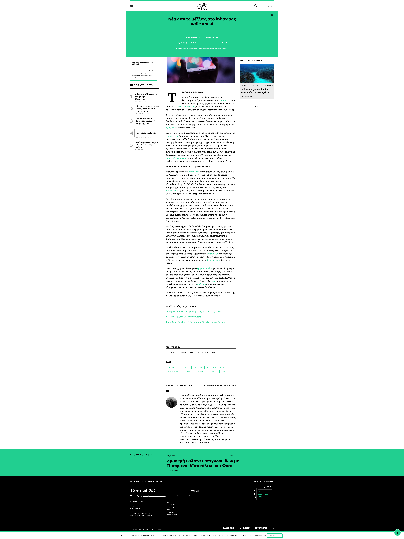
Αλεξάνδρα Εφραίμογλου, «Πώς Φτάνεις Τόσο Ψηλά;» (147, 145)
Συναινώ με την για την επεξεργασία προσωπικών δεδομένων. (142, 75)
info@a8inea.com (171, 514)
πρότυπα (201, 284)
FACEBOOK (228, 528)
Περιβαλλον (267, 85)
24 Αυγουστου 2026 (250, 85)
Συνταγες (234, 455)
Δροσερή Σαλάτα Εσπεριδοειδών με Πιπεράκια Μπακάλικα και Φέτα (203, 463)
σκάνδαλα (213, 253)
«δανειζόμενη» (213, 260)
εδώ (264, 535)
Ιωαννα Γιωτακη (173, 471)
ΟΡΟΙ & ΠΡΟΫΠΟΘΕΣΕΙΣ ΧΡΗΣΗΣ (141, 513)
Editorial (188, 371)
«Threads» (194, 171)
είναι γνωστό (172, 136)
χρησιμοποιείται (205, 268)
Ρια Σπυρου (139, 126)
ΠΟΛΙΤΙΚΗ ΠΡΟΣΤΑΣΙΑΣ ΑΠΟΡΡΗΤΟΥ (142, 516)
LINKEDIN (245, 528)
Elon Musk (224, 100)
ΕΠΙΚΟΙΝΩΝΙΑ (134, 511)
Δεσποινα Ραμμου (142, 114)
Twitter (225, 371)
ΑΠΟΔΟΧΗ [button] (274, 535)
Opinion (213, 371)
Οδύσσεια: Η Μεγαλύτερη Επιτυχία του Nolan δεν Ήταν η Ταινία (147, 109)
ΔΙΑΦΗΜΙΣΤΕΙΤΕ (135, 508)
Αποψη (201, 371)
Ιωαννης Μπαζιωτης (143, 138)
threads (198, 367)
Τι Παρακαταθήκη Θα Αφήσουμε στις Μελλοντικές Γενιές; (194, 311)
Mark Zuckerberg (186, 106)
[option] (257, 81)
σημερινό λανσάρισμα (176, 158)
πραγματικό (172, 127)
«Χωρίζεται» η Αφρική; (146, 133)
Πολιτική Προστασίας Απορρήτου (154, 496)
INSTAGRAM (261, 528)
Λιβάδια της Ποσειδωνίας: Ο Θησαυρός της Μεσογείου (147, 96)
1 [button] (255, 106)
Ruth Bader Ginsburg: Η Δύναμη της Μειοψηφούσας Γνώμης (195, 322)
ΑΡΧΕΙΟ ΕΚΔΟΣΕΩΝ (136, 501)
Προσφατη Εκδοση (264, 481)
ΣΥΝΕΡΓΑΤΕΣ (134, 506)
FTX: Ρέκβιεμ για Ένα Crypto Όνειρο (183, 316)
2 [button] (257, 106)
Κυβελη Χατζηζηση (143, 101)
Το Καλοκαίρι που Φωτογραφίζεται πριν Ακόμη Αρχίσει (145, 121)
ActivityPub (172, 190)
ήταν (214, 281)
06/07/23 (171, 455)
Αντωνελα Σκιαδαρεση (178, 367)
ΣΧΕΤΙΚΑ (132, 504)
